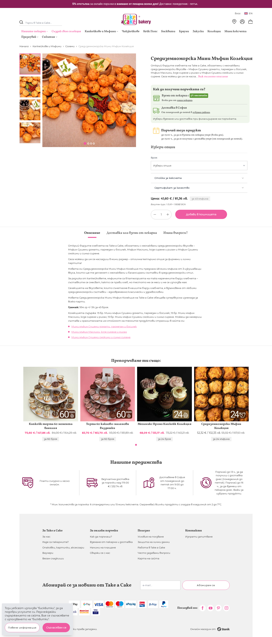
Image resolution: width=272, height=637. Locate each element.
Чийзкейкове (131, 31)
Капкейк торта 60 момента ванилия (51, 426)
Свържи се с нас (100, 552)
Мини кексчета (235, 31)
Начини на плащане (103, 547)
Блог (238, 13)
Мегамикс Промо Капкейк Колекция (164, 424)
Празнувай (28, 37)
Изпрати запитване (199, 536)
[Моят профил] (242, 21)
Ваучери (47, 552)
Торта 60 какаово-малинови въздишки (107, 426)
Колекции (214, 31)
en (251, 13)
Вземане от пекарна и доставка (111, 541)
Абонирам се (206, 585)
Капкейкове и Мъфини (100, 31)
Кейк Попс (150, 31)
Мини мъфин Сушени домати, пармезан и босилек (104, 326)
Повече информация (22, 627)
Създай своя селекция (66, 31)
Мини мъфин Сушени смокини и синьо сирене (100, 337)
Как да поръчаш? (101, 536)
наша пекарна (184, 100)
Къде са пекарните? (55, 541)
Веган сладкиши (53, 558)
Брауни (184, 31)
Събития (48, 37)
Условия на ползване (151, 536)
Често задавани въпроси (154, 552)
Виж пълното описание (213, 77)
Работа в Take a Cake (151, 547)
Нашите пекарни (33, 31)
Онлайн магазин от (203, 629)
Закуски (198, 31)
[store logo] (136, 19)
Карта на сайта (148, 558)
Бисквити (168, 31)
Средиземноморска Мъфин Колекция (221, 426)
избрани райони (201, 112)
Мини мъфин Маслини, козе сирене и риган (99, 331)
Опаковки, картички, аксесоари (63, 547)
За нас (46, 536)
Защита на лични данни (154, 541)
